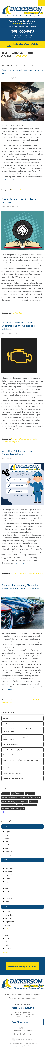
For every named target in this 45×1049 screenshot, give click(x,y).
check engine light (8, 801)
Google (17, 1034)
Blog (30, 53)
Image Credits (20, 1039)
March (7, 848)
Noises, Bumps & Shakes (12, 773)
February (8, 852)
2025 (5, 860)
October (8, 872)
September (9, 875)
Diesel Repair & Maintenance (13, 778)
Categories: (8, 712)
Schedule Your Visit (25, 44)
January (8, 855)
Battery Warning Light (17, 809)
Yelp (21, 1034)
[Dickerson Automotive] (22, 11)
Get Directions (20, 1022)
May (6, 842)
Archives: (6, 821)
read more (9, 179)
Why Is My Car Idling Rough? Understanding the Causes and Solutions (18, 326)
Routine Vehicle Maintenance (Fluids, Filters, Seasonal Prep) (19, 730)
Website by (22, 1046)
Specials (37, 995)
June (7, 838)
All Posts (6, 718)
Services (21, 995)
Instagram (30, 1034)
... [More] (4, 812)
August (7, 831)
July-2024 (21, 55)
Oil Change (19, 794)
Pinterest (27, 1034)
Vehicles (21, 998)
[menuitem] (7, 995)
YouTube (24, 1034)
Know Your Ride (16, 313)
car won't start (35, 797)
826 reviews (27, 24)
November (9, 868)
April (7, 845)
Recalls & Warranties (10, 744)
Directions (12, 998)
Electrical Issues (24, 797)
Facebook (14, 1034)
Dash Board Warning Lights (13, 750)
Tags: (4, 788)
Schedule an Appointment (22, 966)
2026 (5, 826)
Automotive (5, 794)
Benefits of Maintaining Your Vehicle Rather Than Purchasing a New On (20, 587)
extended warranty (8, 805)
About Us (17, 53)
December (9, 865)
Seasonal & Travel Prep (19, 190)
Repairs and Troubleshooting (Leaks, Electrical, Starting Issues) (20, 738)
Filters (18, 805)
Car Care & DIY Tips (10, 724)
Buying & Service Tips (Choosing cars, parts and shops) (20, 761)
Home (4, 53)
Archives (6, 55)
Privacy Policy (29, 1039)
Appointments (31, 998)
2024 (5, 907)
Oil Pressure (33, 801)
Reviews (13, 995)
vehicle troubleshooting (9, 797)
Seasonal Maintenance (29, 805)
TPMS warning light (22, 801)
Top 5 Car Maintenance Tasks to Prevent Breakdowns (18, 453)
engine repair (30, 794)
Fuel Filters (5, 809)
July (6, 835)
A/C (13, 794)
